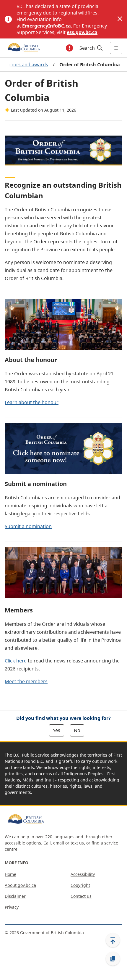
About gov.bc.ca (20, 885)
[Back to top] (113, 940)
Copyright (80, 885)
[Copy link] (113, 959)
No (77, 730)
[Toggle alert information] (69, 48)
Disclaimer (15, 896)
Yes (56, 730)
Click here (16, 660)
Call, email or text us (63, 843)
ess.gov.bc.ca (82, 32)
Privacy (12, 907)
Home (10, 874)
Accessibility (83, 874)
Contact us (81, 896)
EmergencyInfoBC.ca (46, 25)
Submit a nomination (28, 526)
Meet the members (26, 681)
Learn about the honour (31, 402)
